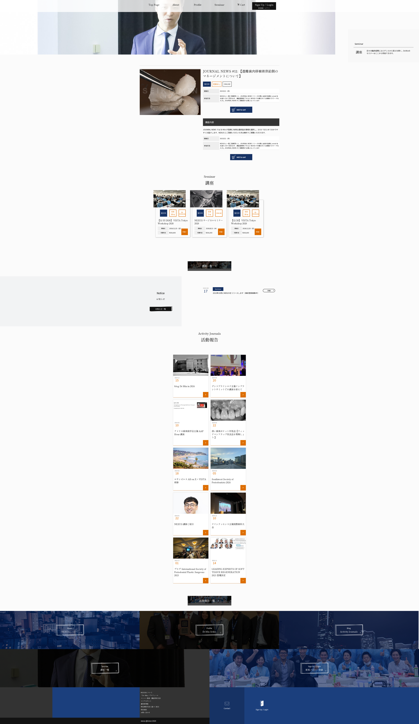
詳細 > (184, 232)
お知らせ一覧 (160, 309)
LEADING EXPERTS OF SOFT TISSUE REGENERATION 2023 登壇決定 (228, 572)
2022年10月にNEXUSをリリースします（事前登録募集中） (236, 293)
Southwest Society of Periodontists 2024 (223, 481)
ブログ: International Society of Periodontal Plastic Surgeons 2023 (190, 572)
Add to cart (241, 109)
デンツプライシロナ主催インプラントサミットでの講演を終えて (228, 388)
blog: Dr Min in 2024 (184, 386)
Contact (227, 708)
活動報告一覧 (209, 600)
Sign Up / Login (262, 709)
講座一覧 (209, 266)
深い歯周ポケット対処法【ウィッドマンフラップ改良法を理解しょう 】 (228, 434)
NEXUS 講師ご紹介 (184, 524)
